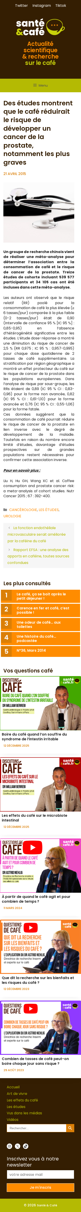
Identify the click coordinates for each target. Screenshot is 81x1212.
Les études (49, 509)
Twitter (21, 5)
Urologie (12, 516)
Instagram (41, 5)
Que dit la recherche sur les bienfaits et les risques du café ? (38, 980)
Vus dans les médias (24, 1113)
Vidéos (12, 1119)
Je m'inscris (40, 1187)
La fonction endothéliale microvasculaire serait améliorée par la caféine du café (36, 534)
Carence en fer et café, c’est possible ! (43, 610)
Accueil (13, 1087)
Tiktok (60, 5)
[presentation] (40, 703)
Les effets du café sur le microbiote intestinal (34, 818)
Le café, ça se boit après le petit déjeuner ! (41, 596)
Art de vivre (17, 1093)
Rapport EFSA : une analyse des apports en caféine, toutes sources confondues (38, 556)
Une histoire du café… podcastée (36, 638)
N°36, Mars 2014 (31, 650)
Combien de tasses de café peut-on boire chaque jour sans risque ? (35, 1061)
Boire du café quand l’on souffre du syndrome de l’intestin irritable (34, 737)
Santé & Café (47, 1205)
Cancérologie (23, 509)
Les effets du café (22, 1100)
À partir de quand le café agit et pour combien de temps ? (36, 899)
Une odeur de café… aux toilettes (39, 624)
